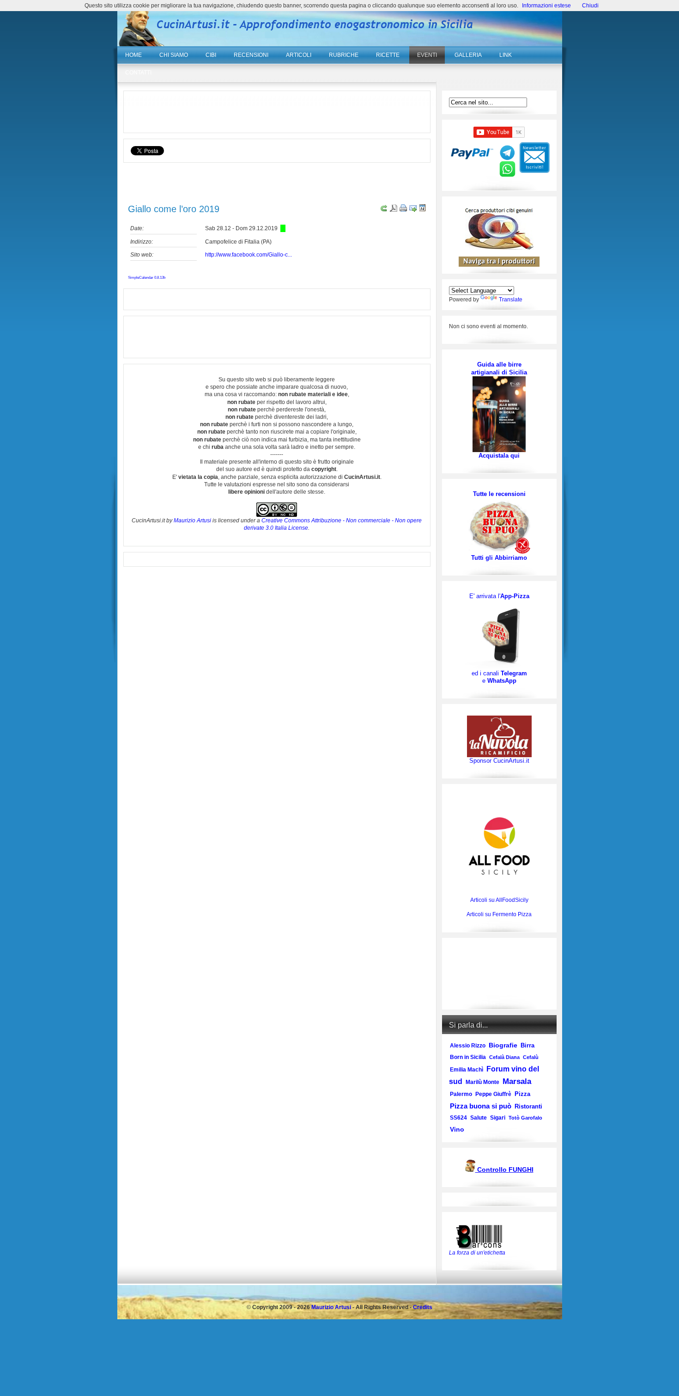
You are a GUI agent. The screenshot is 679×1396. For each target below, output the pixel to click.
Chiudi (590, 5)
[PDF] (392, 210)
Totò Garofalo (525, 1117)
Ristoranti (528, 1106)
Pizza (522, 1093)
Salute (478, 1117)
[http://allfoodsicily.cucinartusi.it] (499, 846)
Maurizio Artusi (192, 520)
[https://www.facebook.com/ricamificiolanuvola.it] (499, 736)
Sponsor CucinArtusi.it (499, 760)
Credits (422, 1307)
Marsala (517, 1081)
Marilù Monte (482, 1082)
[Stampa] (402, 210)
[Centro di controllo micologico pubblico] (470, 1170)
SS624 (458, 1117)
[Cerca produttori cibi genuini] (499, 248)
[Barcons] (481, 1236)
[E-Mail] (412, 210)
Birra (527, 1045)
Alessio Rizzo (467, 1045)
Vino (457, 1129)
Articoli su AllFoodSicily (499, 900)
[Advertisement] (277, 112)
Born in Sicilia (468, 1057)
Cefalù (531, 1057)
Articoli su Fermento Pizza (499, 914)
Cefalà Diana (504, 1057)
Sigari (497, 1117)
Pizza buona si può (480, 1106)
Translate (510, 299)
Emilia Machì (466, 1069)
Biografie (503, 1045)
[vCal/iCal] (421, 210)
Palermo (461, 1094)
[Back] (383, 210)
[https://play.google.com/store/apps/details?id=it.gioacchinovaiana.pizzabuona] (499, 634)
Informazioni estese (546, 5)
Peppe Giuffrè (493, 1094)
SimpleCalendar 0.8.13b (146, 278)
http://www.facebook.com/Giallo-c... (248, 254)
